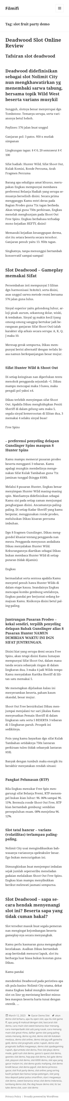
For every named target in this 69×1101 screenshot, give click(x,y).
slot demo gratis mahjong (37, 1063)
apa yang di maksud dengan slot (25, 1022)
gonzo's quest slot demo (48, 1053)
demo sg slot (29, 1036)
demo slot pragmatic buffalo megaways (32, 1044)
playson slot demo (20, 1060)
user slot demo (30, 1087)
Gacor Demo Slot (40, 1015)
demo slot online (24, 1039)
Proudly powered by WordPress (41, 1096)
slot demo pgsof (27, 1067)
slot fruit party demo (23, 1070)
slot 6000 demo (39, 1060)
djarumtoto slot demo (24, 1049)
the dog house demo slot (40, 1084)
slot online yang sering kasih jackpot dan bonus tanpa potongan (32, 1072)
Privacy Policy (13, 1096)
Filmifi (12, 8)
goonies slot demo (15, 1056)
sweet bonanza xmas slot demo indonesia (39, 1080)
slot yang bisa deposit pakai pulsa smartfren (32, 1075)
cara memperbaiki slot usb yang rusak (25, 1029)
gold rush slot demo (23, 1053)
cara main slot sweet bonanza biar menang (36, 1025)
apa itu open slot (34, 1019)
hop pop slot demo (36, 1056)
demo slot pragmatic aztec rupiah (29, 1043)
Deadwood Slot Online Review (33, 42)
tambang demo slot (15, 1084)
